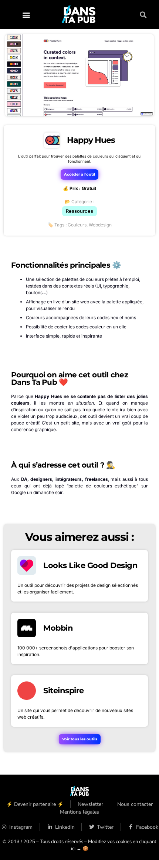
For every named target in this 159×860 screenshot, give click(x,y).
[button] (26, 14)
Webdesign (100, 225)
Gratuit (89, 188)
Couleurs (77, 225)
